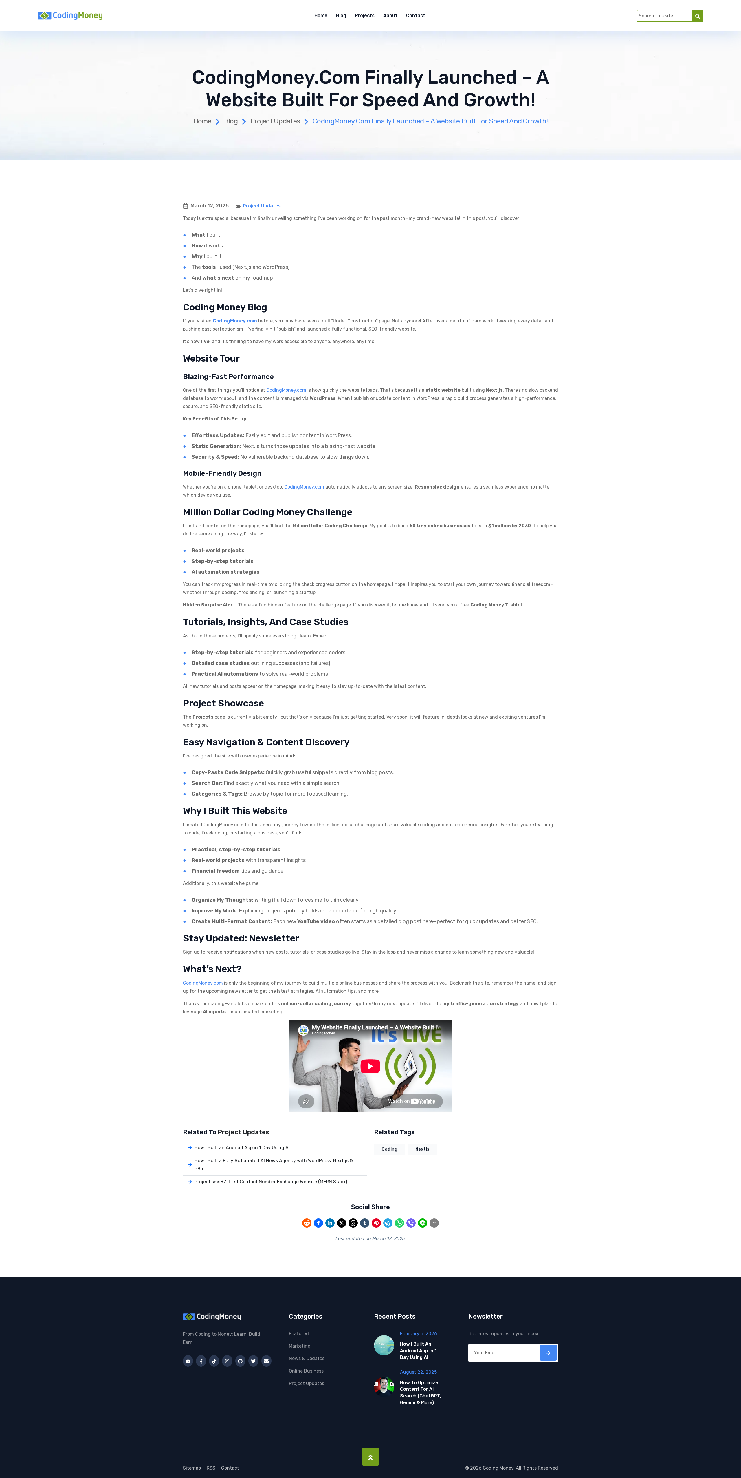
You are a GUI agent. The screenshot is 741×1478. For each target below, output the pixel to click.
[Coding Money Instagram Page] (227, 1361)
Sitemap (192, 1468)
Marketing (300, 1346)
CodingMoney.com (286, 390)
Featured (299, 1333)
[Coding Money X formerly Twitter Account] (253, 1361)
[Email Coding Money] (266, 1361)
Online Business (306, 1371)
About (390, 15)
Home (320, 15)
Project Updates (275, 121)
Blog (341, 15)
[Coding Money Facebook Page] (201, 1361)
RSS (211, 1468)
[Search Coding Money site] (697, 15)
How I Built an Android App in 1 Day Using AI (242, 1147)
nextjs (422, 1149)
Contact (415, 15)
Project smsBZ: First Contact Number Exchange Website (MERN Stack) (271, 1181)
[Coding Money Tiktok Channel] (214, 1361)
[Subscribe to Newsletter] (548, 1353)
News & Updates (306, 1358)
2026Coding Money (491, 1468)
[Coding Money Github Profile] (240, 1361)
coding (389, 1149)
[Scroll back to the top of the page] (370, 1457)
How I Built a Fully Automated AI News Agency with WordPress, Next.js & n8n (274, 1164)
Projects (365, 15)
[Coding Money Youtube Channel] (188, 1361)
